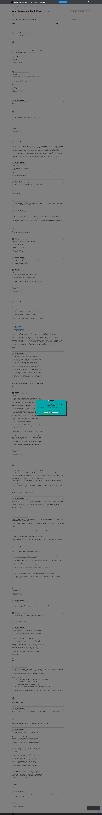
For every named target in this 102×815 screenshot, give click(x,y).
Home (16, 2)
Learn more (53, 405)
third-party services (43, 409)
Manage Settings (54, 412)
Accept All (47, 412)
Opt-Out (58, 410)
